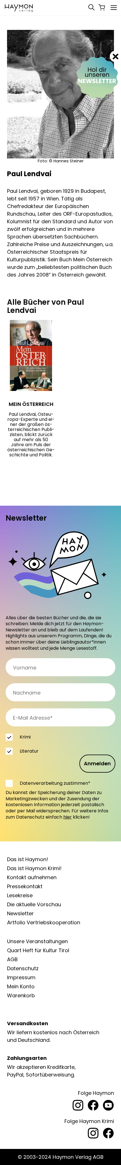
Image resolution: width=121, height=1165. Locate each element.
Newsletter (20, 913)
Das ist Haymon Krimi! (34, 868)
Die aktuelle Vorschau (34, 904)
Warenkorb (21, 995)
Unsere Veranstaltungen (37, 941)
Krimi (25, 737)
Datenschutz (23, 968)
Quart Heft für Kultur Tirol (38, 950)
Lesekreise (20, 895)
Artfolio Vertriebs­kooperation (43, 922)
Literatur (29, 751)
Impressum (21, 977)
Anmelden (97, 763)
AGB (12, 959)
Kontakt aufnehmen (32, 877)
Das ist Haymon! (27, 859)
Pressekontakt (24, 886)
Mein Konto (21, 986)
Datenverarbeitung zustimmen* (55, 783)
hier (67, 817)
